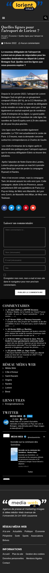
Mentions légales (34, 558)
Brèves (6, 540)
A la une (6, 531)
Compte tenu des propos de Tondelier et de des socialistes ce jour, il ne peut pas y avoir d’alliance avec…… (25, 324)
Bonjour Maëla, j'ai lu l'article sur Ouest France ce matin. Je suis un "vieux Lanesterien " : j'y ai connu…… (25, 314)
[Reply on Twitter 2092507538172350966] (12, 472)
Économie (13, 36)
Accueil (4, 36)
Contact (6, 563)
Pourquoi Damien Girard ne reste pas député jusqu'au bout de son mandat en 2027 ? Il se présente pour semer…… (24, 355)
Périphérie (7, 536)
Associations (37, 536)
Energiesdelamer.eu (14, 404)
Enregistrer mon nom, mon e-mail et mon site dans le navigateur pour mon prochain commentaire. (24, 281)
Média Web (10, 368)
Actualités (17, 531)
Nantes (8, 384)
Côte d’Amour (11, 372)
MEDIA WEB (17, 437)
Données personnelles (13, 558)
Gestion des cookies (35, 554)
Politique (29, 531)
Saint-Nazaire (11, 376)
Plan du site (17, 554)
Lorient (8, 388)
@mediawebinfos (34, 437)
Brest (7, 392)
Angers (8, 380)
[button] (3, 18)
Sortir (17, 536)
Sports (25, 536)
